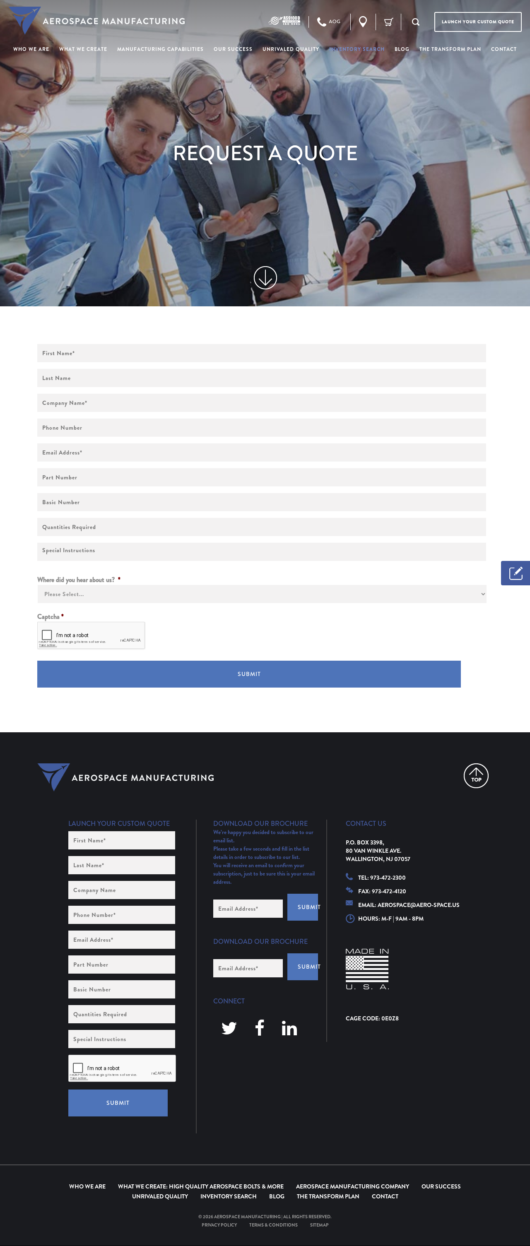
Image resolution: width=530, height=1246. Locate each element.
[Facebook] (260, 1029)
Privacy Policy (219, 1225)
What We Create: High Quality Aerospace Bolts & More (201, 1186)
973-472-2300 (388, 877)
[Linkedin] (289, 1029)
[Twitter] (229, 1029)
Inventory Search (228, 1196)
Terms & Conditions (273, 1225)
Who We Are (87, 1186)
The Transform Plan (328, 1196)
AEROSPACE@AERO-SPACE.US (419, 905)
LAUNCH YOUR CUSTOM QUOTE (478, 22)
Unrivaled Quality (160, 1196)
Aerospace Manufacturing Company (352, 1186)
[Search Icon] (415, 22)
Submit (249, 674)
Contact (385, 1196)
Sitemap (319, 1225)
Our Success (441, 1186)
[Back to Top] (476, 775)
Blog (276, 1196)
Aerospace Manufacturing (247, 1216)
